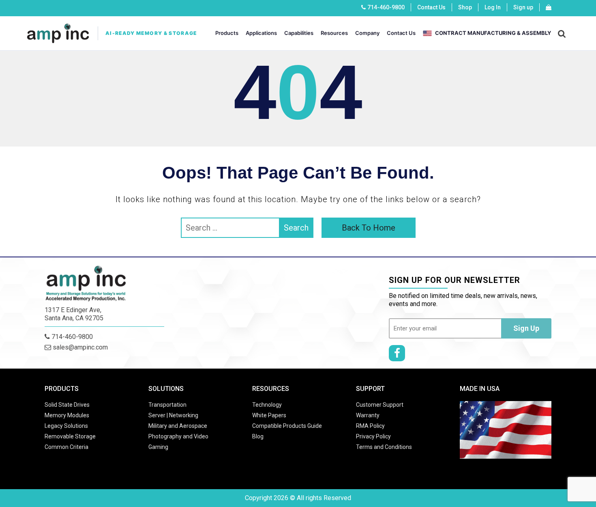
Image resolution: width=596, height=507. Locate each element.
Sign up (523, 7)
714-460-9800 (386, 7)
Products (226, 33)
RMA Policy (370, 426)
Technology (267, 404)
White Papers (269, 415)
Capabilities (298, 33)
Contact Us (431, 7)
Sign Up (526, 328)
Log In (493, 7)
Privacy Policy (373, 436)
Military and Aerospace (177, 426)
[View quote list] (548, 7)
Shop (465, 7)
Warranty (367, 415)
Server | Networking (173, 415)
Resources (334, 33)
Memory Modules (67, 415)
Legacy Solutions (66, 426)
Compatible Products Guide (287, 426)
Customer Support (379, 404)
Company (367, 33)
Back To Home (368, 228)
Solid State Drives (67, 404)
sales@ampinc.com (79, 347)
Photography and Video (178, 436)
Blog (258, 436)
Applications (261, 33)
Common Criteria (66, 447)
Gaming (158, 447)
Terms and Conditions (384, 447)
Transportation (167, 404)
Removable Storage (70, 436)
